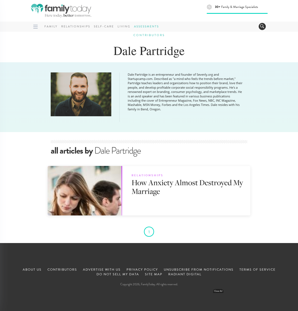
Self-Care (104, 26)
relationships (147, 175)
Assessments (146, 26)
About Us (32, 269)
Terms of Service (257, 269)
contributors (149, 35)
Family (51, 26)
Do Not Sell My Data (117, 274)
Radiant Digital (185, 274)
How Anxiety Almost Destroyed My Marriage (187, 186)
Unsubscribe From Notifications (199, 269)
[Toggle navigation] (262, 26)
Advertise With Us (102, 269)
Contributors (62, 269)
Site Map (153, 274)
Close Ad (218, 291)
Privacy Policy (142, 269)
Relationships (75, 26)
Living (124, 26)
